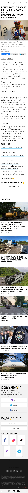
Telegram (15, 405)
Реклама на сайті (14, 465)
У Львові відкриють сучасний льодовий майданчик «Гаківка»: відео (13, 375)
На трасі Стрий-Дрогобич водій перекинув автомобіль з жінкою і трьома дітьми (14, 289)
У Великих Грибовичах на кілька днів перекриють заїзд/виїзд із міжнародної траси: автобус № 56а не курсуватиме (13, 227)
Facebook (11, 174)
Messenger (15, 410)
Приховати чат (14, 187)
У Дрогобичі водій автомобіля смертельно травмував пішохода (14, 319)
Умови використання (13, 460)
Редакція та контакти (14, 462)
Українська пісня (16, 129)
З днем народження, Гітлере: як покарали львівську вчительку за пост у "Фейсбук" (13, 157)
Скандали (3, 3)
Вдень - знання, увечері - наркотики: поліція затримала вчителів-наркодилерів (12, 166)
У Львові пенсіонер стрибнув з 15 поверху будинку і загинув (14, 347)
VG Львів (18, 74)
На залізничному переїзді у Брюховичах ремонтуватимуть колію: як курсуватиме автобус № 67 (14, 259)
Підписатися (15, 428)
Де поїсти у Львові (13, 3)
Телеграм (21, 174)
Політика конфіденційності (14, 467)
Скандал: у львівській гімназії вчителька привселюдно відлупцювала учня (11, 149)
